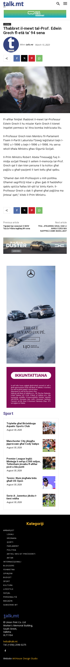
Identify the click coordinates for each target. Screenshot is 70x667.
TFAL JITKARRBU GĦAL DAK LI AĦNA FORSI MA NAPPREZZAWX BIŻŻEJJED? (52, 228)
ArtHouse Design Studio (25, 658)
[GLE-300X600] (31, 315)
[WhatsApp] (39, 58)
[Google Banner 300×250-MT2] (31, 387)
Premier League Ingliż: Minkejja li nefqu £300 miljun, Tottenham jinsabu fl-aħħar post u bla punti (24, 462)
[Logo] (11, 616)
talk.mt (29, 44)
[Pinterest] (31, 58)
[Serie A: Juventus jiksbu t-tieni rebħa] (49, 500)
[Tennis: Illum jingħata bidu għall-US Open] (49, 482)
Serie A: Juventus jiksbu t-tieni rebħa (22, 497)
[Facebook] (17, 58)
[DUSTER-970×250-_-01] (35, 246)
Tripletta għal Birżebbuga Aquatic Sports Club (21, 425)
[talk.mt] (11, 44)
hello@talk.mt (10, 641)
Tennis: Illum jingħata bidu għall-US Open (22, 479)
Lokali (7, 24)
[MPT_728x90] (35, 14)
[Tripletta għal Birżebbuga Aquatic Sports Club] (49, 427)
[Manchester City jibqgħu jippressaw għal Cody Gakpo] (49, 445)
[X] (24, 58)
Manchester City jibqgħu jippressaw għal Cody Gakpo (23, 442)
